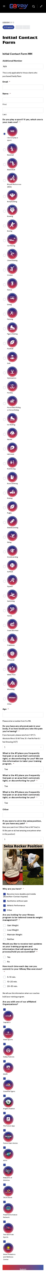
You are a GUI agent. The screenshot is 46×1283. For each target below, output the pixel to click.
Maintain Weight (14, 934)
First (5, 104)
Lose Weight (13, 930)
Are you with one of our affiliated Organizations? (19, 1003)
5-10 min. (11, 977)
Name (7, 93)
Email (6, 82)
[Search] (34, 6)
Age (6, 709)
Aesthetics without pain (17, 901)
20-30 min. (12, 986)
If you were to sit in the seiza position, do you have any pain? (22, 822)
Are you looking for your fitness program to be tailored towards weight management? (23, 917)
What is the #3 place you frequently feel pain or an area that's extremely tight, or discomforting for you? (21, 795)
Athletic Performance (16, 905)
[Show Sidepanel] (40, 6)
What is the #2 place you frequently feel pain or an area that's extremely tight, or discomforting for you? (21, 778)
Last (5, 114)
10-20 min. (12, 981)
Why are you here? (13, 889)
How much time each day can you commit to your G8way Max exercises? (22, 969)
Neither (10, 939)
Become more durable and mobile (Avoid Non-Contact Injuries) (19, 895)
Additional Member (12, 61)
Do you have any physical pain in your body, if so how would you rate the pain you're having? (23, 729)
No (8, 961)
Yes (8, 957)
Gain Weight (13, 925)
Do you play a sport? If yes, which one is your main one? (23, 120)
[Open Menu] (4, 6)
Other (6, 809)
